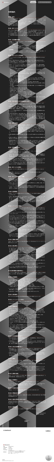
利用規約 (3, 459)
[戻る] (27, 426)
